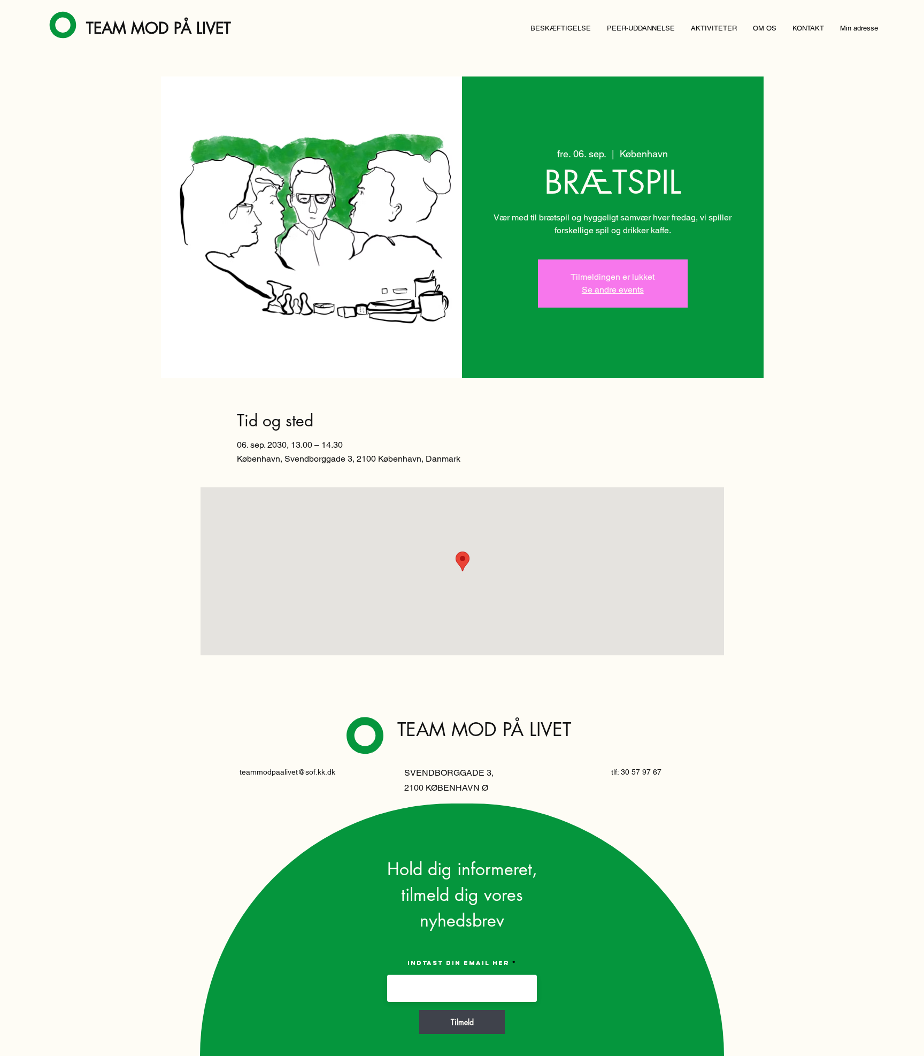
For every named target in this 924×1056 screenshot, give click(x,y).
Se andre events (613, 290)
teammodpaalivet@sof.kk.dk (287, 772)
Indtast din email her (458, 963)
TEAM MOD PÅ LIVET (158, 28)
